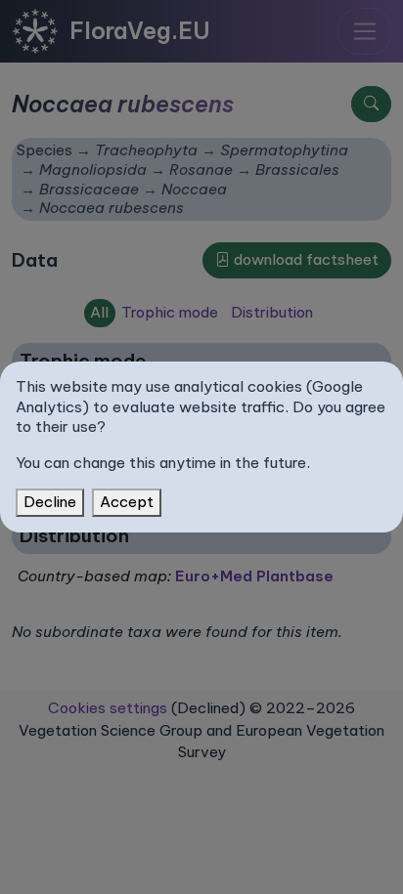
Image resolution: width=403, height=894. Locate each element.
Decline (49, 501)
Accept (127, 501)
